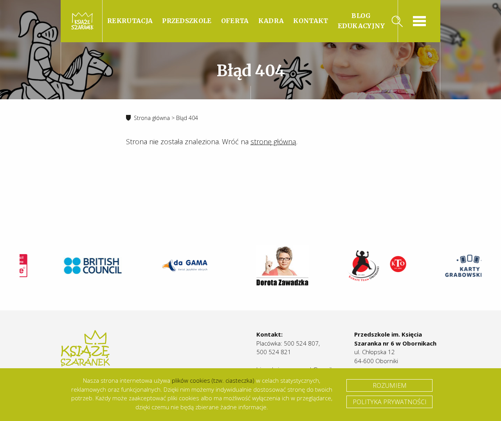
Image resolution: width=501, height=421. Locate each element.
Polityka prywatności (390, 402)
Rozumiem (390, 385)
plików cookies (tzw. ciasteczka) (213, 380)
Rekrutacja (130, 21)
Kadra (271, 21)
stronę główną (273, 141)
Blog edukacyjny (361, 21)
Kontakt (310, 21)
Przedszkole (187, 21)
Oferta (235, 21)
